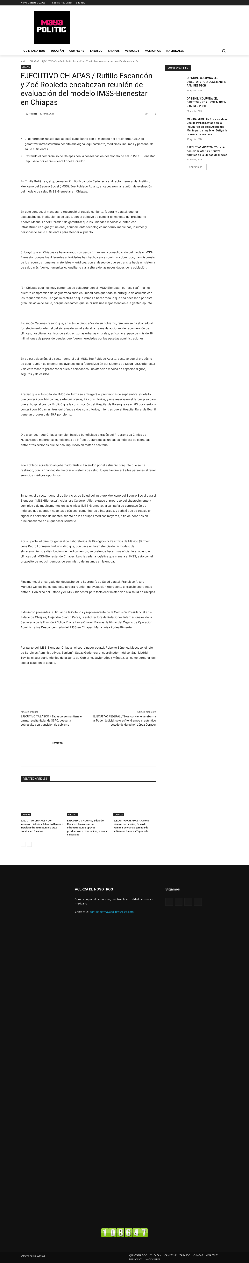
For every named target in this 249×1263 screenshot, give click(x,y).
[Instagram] (220, 3)
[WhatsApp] (75, 124)
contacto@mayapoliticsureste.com (112, 912)
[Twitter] (226, 3)
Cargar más (195, 167)
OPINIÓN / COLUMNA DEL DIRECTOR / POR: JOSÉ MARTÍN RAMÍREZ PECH (206, 81)
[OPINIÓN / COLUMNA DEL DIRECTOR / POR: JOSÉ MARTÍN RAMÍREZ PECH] (174, 82)
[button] (223, 50)
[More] (85, 124)
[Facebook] (215, 3)
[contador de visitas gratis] (124, 1236)
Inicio (23, 61)
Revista (33, 113)
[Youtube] (198, 902)
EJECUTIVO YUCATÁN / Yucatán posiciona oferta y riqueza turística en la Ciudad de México (207, 151)
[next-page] (29, 844)
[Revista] (23, 114)
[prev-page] (23, 844)
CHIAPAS (34, 61)
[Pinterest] (66, 124)
